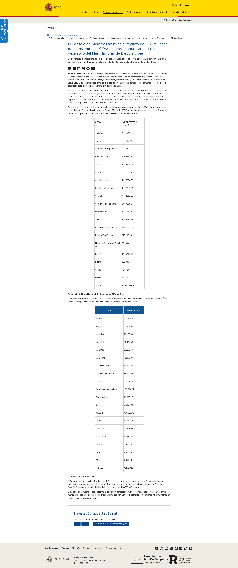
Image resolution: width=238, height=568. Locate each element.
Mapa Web (76, 548)
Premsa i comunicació (62, 35)
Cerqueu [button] (186, 5)
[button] (170, 5)
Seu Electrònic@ (185, 20)
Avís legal (65, 548)
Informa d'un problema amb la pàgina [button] (111, 523)
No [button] (85, 523)
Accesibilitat (98, 548)
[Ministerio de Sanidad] (54, 7)
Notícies (77, 35)
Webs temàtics (170, 20)
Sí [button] (77, 523)
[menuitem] (86, 11)
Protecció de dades (113, 548)
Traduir (48, 28)
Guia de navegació (52, 548)
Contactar (87, 548)
